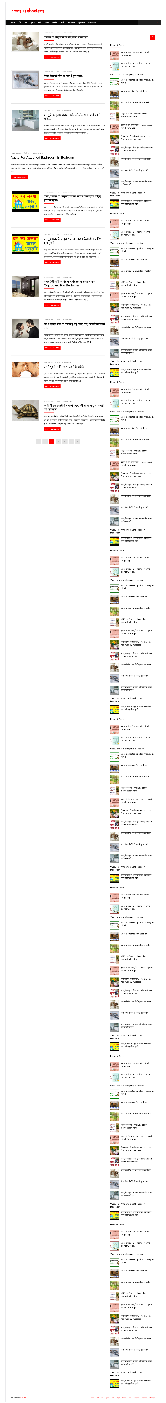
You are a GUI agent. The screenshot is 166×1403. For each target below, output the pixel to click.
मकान (13, 22)
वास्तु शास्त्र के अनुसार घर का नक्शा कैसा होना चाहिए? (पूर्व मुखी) (73, 241)
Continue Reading (52, 57)
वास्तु (58, 33)
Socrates (23, 1398)
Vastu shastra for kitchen (134, 91)
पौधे (20, 22)
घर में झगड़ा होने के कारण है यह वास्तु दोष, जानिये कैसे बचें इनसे (74, 326)
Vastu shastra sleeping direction (127, 74)
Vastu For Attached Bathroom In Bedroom (43, 157)
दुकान (33, 22)
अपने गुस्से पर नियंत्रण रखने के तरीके (64, 367)
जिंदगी (47, 22)
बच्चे (39, 22)
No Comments (67, 33)
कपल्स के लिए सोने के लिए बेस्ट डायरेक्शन (66, 37)
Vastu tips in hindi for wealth (136, 102)
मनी (26, 22)
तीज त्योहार (92, 22)
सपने (62, 22)
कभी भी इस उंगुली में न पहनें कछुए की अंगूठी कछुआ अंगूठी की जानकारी (74, 407)
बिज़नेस (54, 22)
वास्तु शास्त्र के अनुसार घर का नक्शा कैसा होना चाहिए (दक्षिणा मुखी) (72, 198)
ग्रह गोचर (81, 22)
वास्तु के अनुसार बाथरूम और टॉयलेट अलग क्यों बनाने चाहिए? (72, 117)
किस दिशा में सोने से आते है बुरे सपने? (63, 76)
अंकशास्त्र (71, 22)
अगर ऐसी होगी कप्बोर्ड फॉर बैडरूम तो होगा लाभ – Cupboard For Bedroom (69, 283)
